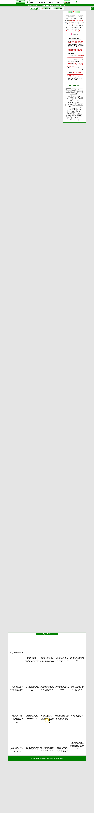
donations (69, 31)
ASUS (72, 92)
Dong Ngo (69, 49)
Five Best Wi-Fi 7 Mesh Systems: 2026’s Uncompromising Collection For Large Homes (17, 688)
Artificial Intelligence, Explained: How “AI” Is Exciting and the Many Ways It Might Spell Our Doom (32, 659)
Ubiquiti (68, 115)
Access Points (79, 89)
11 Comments (26, 135)
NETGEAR (76, 100)
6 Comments (25, 220)
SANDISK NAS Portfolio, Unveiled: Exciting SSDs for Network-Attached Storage (75, 65)
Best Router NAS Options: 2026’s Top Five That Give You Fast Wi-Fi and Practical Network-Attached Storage (47, 659)
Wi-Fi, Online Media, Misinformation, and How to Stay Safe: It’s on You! (32, 717)
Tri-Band (78, 113)
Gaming (69, 96)
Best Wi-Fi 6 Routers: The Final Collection (77, 716)
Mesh (67, 98)
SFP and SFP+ (69, 109)
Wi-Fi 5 (69, 118)
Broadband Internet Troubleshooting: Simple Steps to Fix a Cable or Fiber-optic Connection (62, 749)
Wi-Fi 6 (74, 118)
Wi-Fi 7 (72, 120)
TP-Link (69, 113)
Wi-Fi (79, 115)
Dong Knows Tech (39, 758)
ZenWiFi (76, 120)
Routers (69, 107)
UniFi (73, 115)
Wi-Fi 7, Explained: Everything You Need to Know (17, 653)
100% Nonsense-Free (54, 5)
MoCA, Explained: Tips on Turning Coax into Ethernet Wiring (62, 688)
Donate (68, 2)
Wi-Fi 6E (78, 118)
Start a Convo (26, 384)
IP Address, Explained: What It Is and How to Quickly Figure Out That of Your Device (77, 688)
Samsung (74, 107)
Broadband (80, 91)
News (38, 2)
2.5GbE (68, 89)
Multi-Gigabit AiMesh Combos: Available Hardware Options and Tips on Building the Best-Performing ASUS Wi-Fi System (77, 745)
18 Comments (26, 303)
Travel (73, 113)
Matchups (78, 96)
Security (79, 107)
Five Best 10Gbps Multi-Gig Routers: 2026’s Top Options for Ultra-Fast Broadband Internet (47, 688)
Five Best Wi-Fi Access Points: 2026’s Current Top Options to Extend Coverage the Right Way (17, 749)
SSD (74, 109)
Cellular (68, 93)
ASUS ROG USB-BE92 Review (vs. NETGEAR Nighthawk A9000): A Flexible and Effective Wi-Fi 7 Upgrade (20, 296)
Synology (73, 111)
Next (38, 629)
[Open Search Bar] (76, 2)
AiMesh (67, 91)
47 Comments (25, 30)
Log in (64, 5)
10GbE (73, 90)
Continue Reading (15, 119)
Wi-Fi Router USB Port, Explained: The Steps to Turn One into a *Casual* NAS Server (32, 688)
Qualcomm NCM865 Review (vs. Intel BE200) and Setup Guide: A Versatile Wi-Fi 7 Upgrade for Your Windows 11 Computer (21, 462)
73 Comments (26, 552)
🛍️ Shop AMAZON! (46, 8)
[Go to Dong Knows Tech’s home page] (27, 2)
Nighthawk (79, 102)
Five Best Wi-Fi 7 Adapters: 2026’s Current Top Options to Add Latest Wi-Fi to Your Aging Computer (21, 214)
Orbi (71, 104)
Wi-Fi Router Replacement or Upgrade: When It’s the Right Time (31, 26)
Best (75, 91)
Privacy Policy (59, 758)
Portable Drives (79, 104)
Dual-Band (74, 94)
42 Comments (26, 469)
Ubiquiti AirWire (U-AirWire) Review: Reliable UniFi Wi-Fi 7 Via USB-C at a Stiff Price (20, 128)
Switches (69, 111)
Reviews (32, 2)
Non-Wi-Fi (67, 104)
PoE (74, 104)
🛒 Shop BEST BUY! (58, 8)
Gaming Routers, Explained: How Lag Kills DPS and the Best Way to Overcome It (32, 748)
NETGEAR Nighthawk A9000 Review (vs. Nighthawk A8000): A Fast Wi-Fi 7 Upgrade (21, 378)
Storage (78, 109)
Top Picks (78, 111)
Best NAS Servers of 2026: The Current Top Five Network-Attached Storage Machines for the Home (47, 717)
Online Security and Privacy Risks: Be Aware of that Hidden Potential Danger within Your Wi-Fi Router (62, 717)
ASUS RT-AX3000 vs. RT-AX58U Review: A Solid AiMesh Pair (75, 49)
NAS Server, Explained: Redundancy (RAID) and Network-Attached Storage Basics (62, 659)
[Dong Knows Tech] (20, 2)
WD (75, 115)
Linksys (73, 96)
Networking (72, 102)
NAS (71, 100)
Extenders (79, 93)
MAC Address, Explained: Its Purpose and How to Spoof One (77, 659)
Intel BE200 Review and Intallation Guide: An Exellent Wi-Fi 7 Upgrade (21, 548)
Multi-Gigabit (78, 98)
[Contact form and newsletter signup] (63, 2)
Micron (72, 98)
